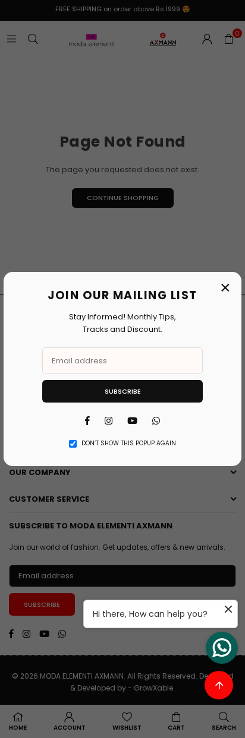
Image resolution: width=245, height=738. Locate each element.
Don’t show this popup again (128, 443)
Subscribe (123, 391)
